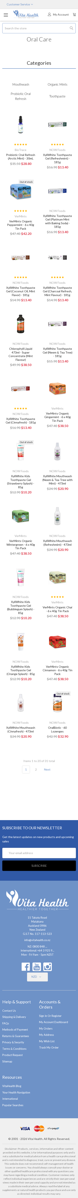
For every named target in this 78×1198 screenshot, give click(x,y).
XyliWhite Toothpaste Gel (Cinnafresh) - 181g (21, 420)
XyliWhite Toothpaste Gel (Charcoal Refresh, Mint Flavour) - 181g (57, 291)
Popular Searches (12, 1105)
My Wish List (46, 1041)
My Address (46, 1034)
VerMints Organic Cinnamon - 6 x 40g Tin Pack (57, 670)
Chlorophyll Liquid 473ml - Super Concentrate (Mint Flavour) (21, 354)
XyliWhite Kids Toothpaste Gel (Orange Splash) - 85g (21, 670)
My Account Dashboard (53, 1022)
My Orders (45, 1028)
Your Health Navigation (16, 1092)
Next (47, 769)
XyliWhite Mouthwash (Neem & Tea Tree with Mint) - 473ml (57, 479)
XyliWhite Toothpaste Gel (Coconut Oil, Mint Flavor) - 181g (20, 291)
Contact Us (9, 1010)
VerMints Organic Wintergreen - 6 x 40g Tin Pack (20, 544)
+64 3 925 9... (45, 950)
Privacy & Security (13, 1042)
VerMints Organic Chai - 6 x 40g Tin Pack (57, 609)
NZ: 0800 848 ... (37, 946)
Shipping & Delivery (14, 1017)
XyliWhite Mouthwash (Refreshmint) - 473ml (57, 542)
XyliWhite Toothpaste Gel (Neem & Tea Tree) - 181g (57, 352)
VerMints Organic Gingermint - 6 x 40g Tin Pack (57, 417)
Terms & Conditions (14, 1048)
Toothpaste (57, 96)
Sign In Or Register (50, 1015)
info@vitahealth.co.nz (37, 940)
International (10, 1098)
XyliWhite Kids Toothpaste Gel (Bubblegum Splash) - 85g (20, 607)
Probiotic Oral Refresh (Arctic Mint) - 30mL (20, 156)
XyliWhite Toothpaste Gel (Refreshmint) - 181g (57, 158)
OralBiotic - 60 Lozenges (57, 729)
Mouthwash (20, 84)
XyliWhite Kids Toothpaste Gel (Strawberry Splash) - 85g (20, 481)
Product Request (12, 1055)
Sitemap (7, 1061)
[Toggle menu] (5, 15)
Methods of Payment (15, 1029)
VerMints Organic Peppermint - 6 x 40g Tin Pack (20, 224)
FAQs (5, 1023)
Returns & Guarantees (15, 1036)
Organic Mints (57, 84)
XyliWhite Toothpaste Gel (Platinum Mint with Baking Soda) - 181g (57, 221)
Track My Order (49, 1047)
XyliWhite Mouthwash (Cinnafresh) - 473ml (20, 729)
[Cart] (74, 14)
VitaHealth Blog (11, 1086)
